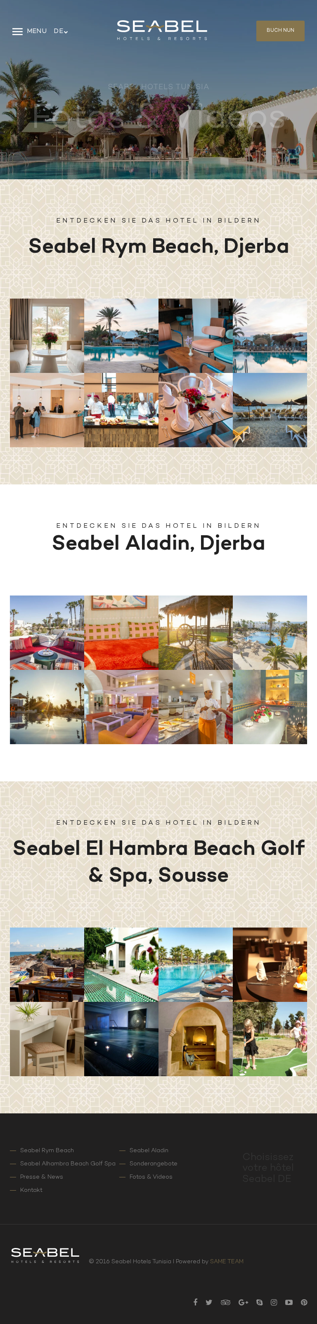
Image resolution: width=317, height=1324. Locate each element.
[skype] (255, 1303)
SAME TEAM (227, 1262)
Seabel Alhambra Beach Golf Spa (68, 1164)
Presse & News (41, 1177)
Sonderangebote (153, 1164)
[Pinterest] (300, 1303)
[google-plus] (239, 1303)
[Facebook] (191, 1303)
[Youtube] (285, 1303)
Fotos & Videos (151, 1177)
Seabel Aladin (149, 1151)
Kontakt (31, 1190)
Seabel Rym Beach (47, 1151)
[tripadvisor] (221, 1303)
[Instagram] (270, 1303)
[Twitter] (205, 1303)
